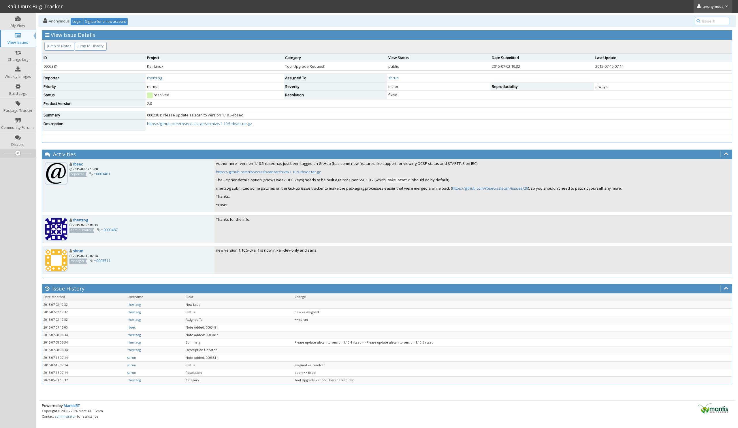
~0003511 (102, 260)
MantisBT (72, 405)
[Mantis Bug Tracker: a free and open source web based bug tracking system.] (713, 408)
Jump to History (91, 45)
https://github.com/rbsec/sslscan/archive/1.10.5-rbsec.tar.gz (199, 123)
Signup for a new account (105, 21)
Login (76, 21)
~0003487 (109, 229)
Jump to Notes (59, 45)
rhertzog (154, 77)
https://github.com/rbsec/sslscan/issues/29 (490, 188)
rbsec (78, 164)
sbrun (393, 77)
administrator (65, 416)
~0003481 (102, 173)
